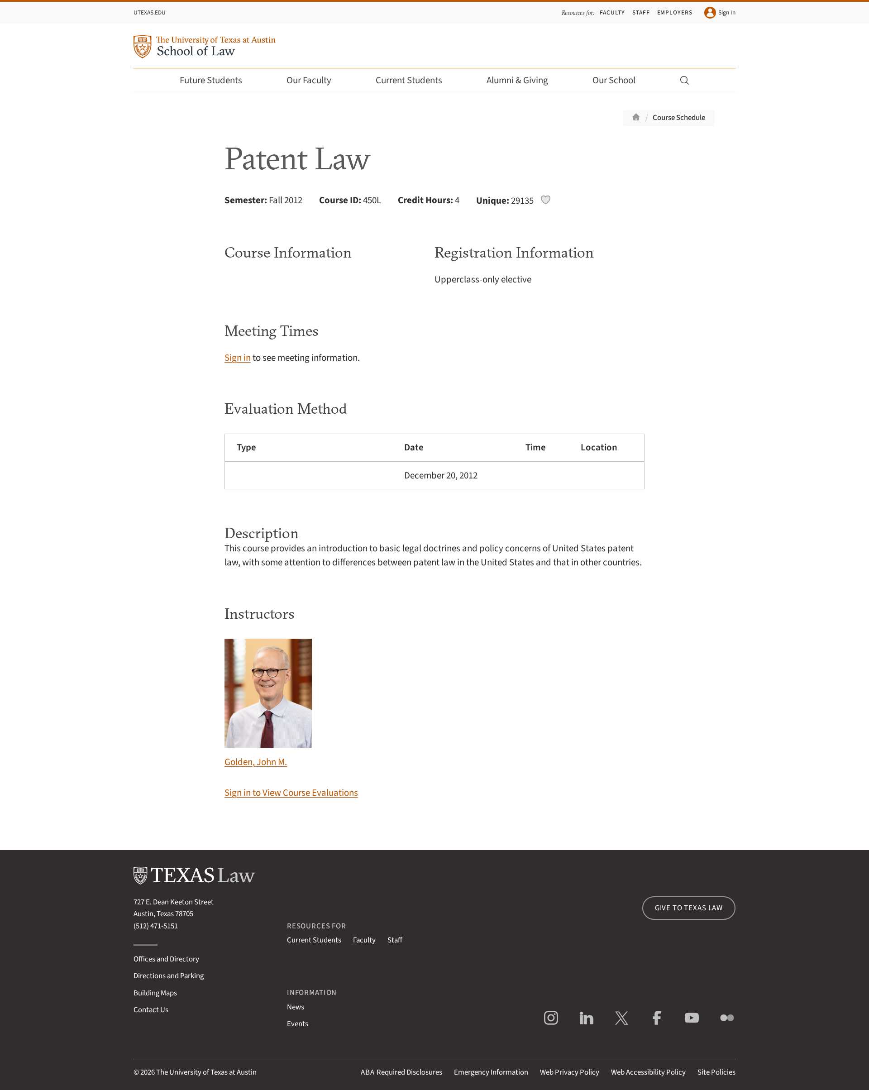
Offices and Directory (166, 959)
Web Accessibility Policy (648, 1072)
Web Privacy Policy (569, 1072)
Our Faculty (308, 80)
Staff (641, 12)
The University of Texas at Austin (206, 1072)
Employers (674, 12)
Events (297, 1023)
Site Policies (716, 1072)
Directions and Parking (169, 975)
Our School (613, 80)
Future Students (211, 80)
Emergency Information (491, 1072)
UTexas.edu (150, 12)
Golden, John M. (255, 762)
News (295, 1007)
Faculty (612, 12)
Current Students (409, 80)
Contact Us (151, 1009)
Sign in (237, 357)
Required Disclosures (401, 1072)
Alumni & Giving (517, 80)
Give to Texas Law (689, 908)
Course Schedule (679, 117)
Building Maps (155, 993)
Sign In (726, 12)
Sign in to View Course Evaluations (291, 792)
